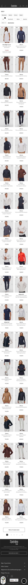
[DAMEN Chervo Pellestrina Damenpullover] (6, 451)
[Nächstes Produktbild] (12, 34)
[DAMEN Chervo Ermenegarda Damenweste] (6, 479)
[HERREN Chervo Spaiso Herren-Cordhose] (6, 284)
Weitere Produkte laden (14, 529)
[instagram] (12, 576)
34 (22, 534)
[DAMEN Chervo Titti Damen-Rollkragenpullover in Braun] (6, 506)
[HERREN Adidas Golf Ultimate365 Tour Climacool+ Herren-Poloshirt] (6, 312)
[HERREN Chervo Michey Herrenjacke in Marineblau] (6, 172)
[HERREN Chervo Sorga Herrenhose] (6, 64)
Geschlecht (10, 19)
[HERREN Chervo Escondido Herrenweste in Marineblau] (6, 145)
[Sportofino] (14, 6)
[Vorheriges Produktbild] (1, 34)
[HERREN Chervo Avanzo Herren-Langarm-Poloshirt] (6, 200)
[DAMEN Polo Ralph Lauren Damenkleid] (6, 34)
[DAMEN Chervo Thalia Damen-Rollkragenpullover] (6, 395)
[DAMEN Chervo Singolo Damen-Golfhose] (6, 367)
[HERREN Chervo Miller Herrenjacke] (6, 90)
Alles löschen (11, 22)
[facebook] (7, 576)
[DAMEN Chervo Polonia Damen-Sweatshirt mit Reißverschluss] (6, 423)
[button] (11, 27)
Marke (18, 19)
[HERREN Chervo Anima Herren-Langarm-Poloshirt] (6, 228)
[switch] (3, 583)
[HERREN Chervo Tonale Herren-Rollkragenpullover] (6, 256)
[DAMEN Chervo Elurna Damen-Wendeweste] (6, 339)
